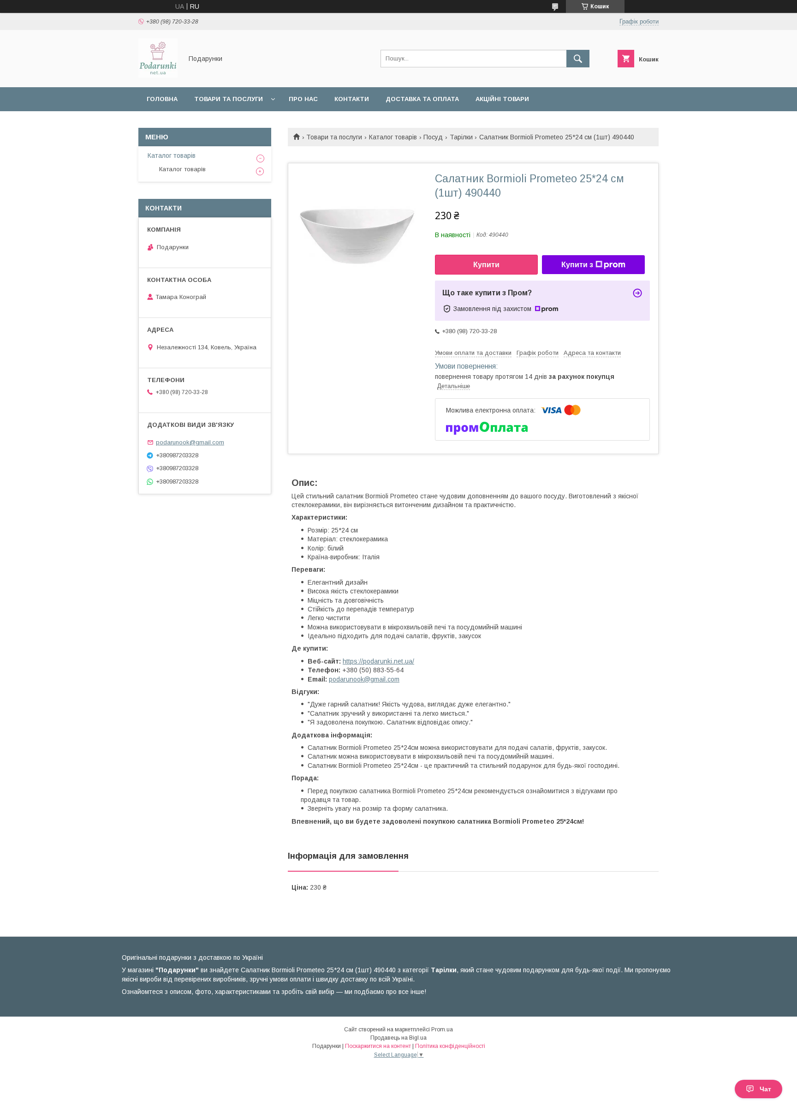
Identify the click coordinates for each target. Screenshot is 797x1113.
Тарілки (461, 137)
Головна (162, 99)
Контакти (351, 99)
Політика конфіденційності (450, 1046)
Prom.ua (442, 1029)
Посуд (433, 137)
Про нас (303, 99)
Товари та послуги (228, 99)
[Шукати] (577, 58)
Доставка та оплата (422, 99)
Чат (765, 1089)
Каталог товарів (393, 137)
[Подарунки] (158, 75)
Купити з (577, 265)
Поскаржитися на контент (378, 1046)
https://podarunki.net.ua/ (378, 661)
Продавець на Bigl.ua (398, 1038)
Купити (486, 265)
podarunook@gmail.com (364, 679)
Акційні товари (502, 99)
